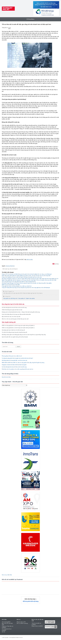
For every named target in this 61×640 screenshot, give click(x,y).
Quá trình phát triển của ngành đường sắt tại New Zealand (15, 336)
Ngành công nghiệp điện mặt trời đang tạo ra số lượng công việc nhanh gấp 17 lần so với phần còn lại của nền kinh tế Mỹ (29, 280)
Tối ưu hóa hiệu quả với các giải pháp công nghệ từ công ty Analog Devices (19, 281)
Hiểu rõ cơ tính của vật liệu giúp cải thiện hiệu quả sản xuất (15, 318)
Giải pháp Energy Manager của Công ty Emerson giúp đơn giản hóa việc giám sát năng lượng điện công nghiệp (26, 283)
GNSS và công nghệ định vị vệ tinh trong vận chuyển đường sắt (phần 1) (18, 327)
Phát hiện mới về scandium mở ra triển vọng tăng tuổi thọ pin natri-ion (17, 369)
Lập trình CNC (19, 293)
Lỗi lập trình (25, 293)
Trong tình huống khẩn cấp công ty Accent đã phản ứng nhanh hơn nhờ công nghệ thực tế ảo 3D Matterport (26, 287)
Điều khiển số (9, 293)
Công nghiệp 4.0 (21, 298)
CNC (4, 293)
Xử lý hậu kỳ (39, 293)
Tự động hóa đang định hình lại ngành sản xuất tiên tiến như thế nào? (17, 358)
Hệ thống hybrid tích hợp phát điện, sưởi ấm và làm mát (14, 360)
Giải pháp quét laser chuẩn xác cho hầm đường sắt (13, 330)
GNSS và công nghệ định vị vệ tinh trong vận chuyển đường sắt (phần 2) (18, 325)
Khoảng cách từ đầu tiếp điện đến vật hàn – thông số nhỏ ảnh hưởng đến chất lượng (21, 312)
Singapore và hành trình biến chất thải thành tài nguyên (14, 364)
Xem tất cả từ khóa (6, 377)
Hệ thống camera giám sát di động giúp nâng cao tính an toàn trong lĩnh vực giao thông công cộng (24, 334)
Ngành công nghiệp (30, 298)
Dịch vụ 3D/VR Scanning (22, 623)
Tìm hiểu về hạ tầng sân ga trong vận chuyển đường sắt (14, 332)
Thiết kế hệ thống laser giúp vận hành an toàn (12, 309)
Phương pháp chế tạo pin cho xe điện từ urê (12, 356)
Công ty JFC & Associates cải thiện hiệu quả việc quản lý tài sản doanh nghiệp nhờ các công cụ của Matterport (27, 274)
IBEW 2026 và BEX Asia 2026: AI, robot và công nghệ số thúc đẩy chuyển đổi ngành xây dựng (23, 362)
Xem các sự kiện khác (7, 574)
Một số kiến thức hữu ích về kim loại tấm (11, 316)
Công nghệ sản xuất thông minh (10, 298)
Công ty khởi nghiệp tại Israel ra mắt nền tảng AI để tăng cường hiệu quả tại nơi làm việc (22, 277)
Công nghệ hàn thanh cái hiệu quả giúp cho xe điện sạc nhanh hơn (17, 286)
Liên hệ (3, 631)
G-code (13, 293)
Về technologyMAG (6, 622)
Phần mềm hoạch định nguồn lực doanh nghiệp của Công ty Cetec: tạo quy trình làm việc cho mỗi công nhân (26, 275)
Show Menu (31, 19)
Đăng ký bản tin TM (21, 622)
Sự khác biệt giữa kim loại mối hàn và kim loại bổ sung (14, 307)
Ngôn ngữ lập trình (32, 293)
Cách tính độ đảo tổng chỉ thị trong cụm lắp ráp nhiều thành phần (16, 314)
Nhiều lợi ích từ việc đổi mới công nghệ (11, 284)
